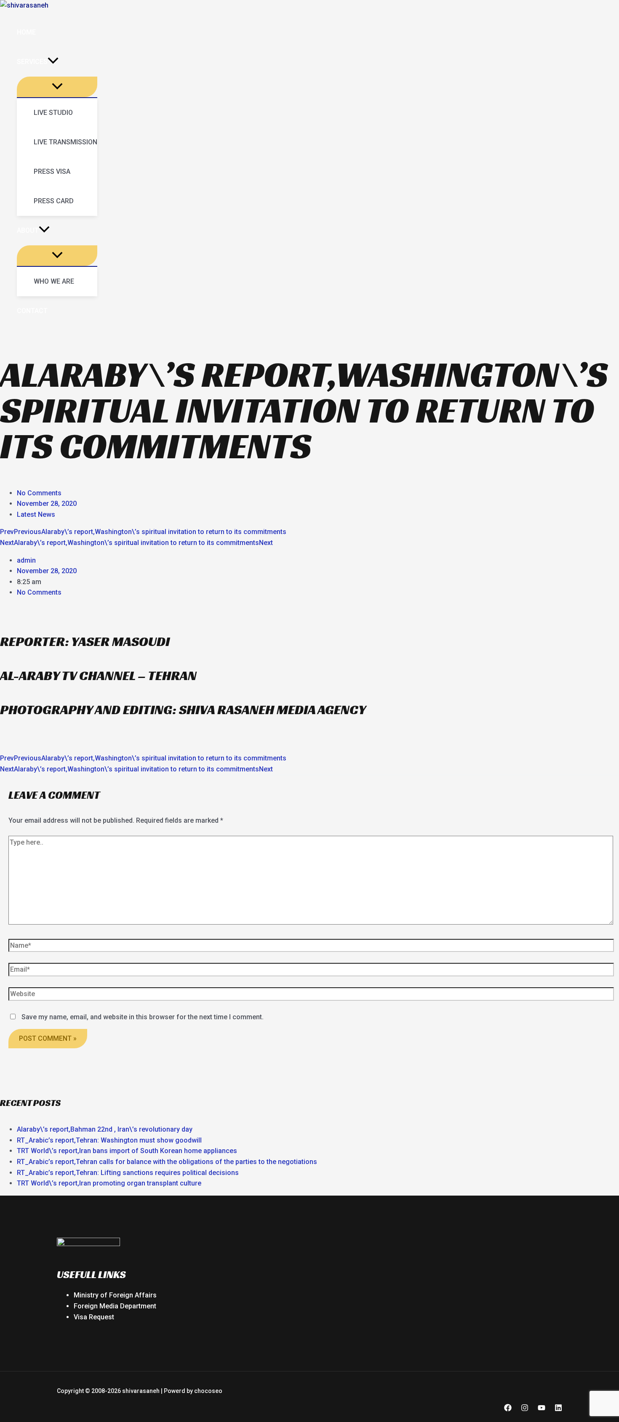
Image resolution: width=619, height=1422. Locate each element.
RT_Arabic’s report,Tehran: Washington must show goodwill (109, 1140)
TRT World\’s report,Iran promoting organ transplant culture (109, 1183)
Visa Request (94, 1317)
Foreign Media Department (115, 1306)
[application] (53, 62)
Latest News (36, 514)
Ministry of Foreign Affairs (115, 1295)
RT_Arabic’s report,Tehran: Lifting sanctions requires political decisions (128, 1173)
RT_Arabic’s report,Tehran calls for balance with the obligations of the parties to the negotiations (167, 1162)
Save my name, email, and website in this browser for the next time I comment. (142, 1017)
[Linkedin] (558, 1409)
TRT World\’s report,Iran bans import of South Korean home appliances (127, 1151)
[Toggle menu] (57, 87)
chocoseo (208, 1390)
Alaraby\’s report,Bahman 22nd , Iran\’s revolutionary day (104, 1129)
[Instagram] (524, 1409)
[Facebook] (508, 1409)
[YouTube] (541, 1409)
